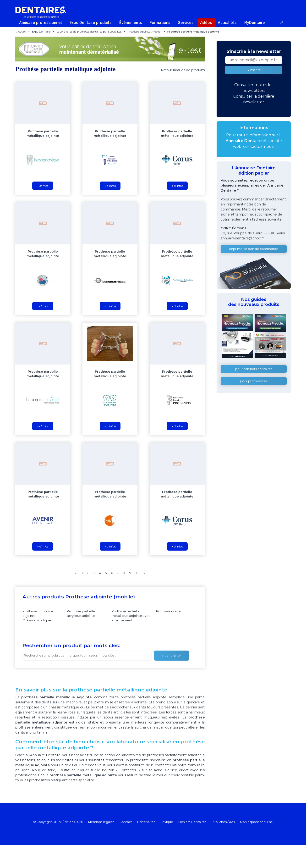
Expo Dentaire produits (91, 22)
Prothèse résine (168, 611)
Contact (126, 822)
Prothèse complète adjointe (37, 613)
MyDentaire (254, 22)
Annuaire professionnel (40, 22)
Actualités (227, 22)
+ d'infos (42, 186)
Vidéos (205, 22)
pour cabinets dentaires (253, 369)
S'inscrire (254, 70)
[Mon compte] (284, 21)
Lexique (167, 822)
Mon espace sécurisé (256, 822)
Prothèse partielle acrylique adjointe (81, 613)
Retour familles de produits (183, 70)
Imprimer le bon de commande (253, 249)
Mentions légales (101, 822)
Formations (160, 22)
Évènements (130, 22)
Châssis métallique (36, 620)
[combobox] (87, 656)
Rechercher (171, 655)
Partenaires (146, 822)
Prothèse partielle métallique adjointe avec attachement (131, 615)
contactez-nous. (258, 146)
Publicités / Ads (223, 822)
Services (186, 22)
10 (136, 573)
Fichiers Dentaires (192, 822)
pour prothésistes (253, 381)
